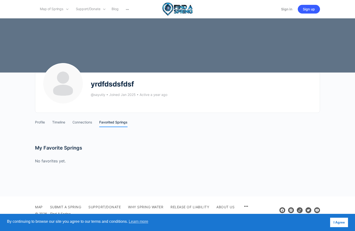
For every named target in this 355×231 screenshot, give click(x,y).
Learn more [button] (138, 221)
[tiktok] (300, 210)
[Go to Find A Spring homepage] (177, 8)
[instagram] (291, 210)
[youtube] (317, 210)
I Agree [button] (339, 222)
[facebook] (282, 210)
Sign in (286, 9)
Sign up (309, 9)
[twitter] (308, 210)
